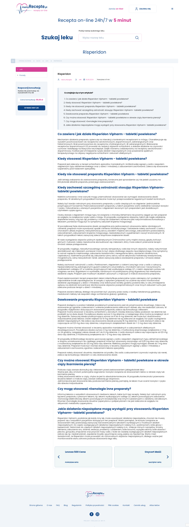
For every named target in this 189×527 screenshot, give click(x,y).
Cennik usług (139, 505)
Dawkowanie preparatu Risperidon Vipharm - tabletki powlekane (97, 113)
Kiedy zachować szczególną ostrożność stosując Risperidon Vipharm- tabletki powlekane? (110, 110)
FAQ (58, 505)
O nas (49, 505)
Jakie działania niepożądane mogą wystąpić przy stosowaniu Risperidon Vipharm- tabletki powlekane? (116, 125)
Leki (47, 61)
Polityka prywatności (95, 505)
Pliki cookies (113, 505)
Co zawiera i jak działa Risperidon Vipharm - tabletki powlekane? (97, 99)
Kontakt (126, 505)
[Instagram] (97, 514)
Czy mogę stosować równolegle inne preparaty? (89, 121)
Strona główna (25, 61)
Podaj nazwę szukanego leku (91, 31)
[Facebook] (92, 514)
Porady (22, 75)
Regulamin (77, 505)
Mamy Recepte (66, 80)
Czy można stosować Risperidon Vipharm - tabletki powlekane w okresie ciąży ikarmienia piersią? (113, 117)
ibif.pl (103, 521)
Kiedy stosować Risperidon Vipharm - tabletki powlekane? (94, 102)
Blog (38, 61)
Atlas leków (155, 505)
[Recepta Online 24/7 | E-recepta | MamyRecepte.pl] (31, 8)
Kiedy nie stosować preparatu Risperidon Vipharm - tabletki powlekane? (101, 106)
